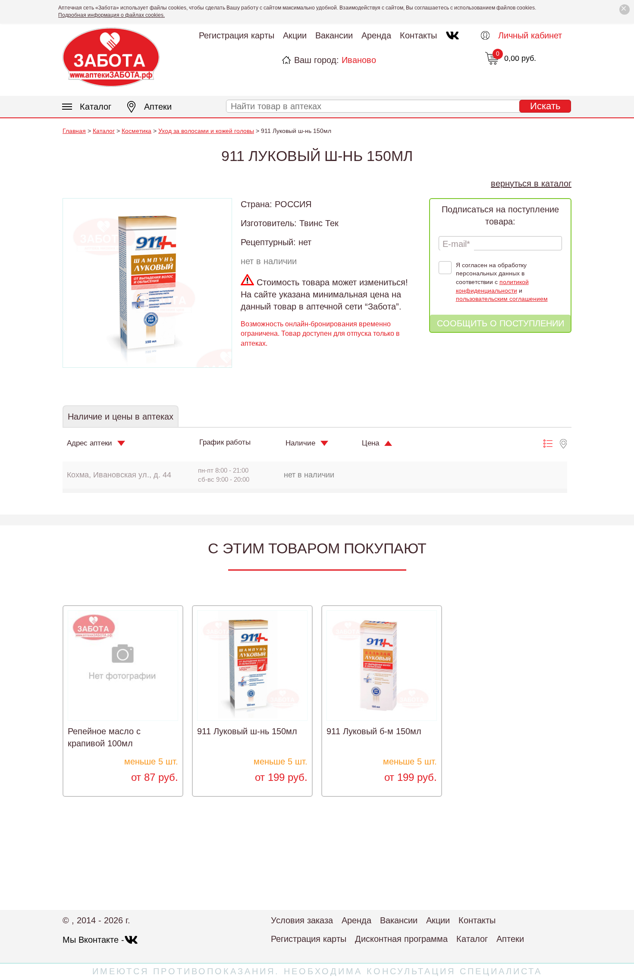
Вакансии (334, 35)
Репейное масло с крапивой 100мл (104, 737)
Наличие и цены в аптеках (120, 416)
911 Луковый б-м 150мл (373, 731)
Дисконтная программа (401, 939)
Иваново (359, 60)
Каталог (95, 106)
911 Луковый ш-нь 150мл (247, 731)
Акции (295, 35)
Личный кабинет (530, 35)
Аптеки (158, 106)
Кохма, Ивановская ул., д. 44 (119, 475)
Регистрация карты (236, 35)
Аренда (376, 35)
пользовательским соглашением (502, 298)
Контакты (418, 35)
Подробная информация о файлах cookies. (111, 15)
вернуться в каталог (531, 183)
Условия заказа (302, 920)
